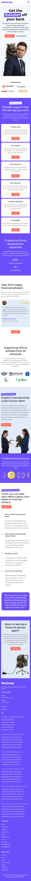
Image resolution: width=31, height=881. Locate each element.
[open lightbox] (8, 475)
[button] (28, 2)
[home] (7, 2)
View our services (21, 36)
